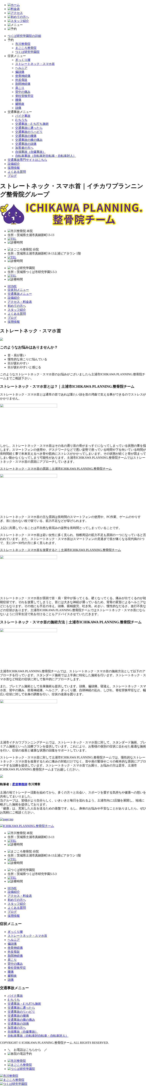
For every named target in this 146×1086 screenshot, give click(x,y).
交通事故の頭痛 (25, 143)
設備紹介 (14, 163)
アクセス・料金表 (20, 301)
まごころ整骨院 (25, 47)
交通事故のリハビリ (29, 131)
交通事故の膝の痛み (29, 139)
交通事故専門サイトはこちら (27, 159)
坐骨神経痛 (22, 75)
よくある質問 (17, 171)
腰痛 (18, 99)
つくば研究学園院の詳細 (24, 35)
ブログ (12, 175)
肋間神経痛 (22, 83)
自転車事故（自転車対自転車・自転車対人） (45, 155)
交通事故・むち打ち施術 (32, 123)
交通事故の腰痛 (25, 135)
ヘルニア (21, 67)
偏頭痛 (19, 71)
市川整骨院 (22, 43)
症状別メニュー (18, 289)
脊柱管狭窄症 (24, 95)
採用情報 (14, 167)
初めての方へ (17, 305)
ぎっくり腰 (22, 59)
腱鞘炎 (19, 103)
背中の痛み (22, 91)
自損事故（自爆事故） (30, 151)
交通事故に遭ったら (29, 127)
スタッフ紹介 (17, 309)
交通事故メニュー (20, 293)
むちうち (21, 119)
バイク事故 (22, 115)
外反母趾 (21, 79)
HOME (12, 286)
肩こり (19, 87)
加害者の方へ (24, 147)
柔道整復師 (19, 784)
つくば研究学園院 (27, 51)
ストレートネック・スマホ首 (35, 63)
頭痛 (18, 107)
